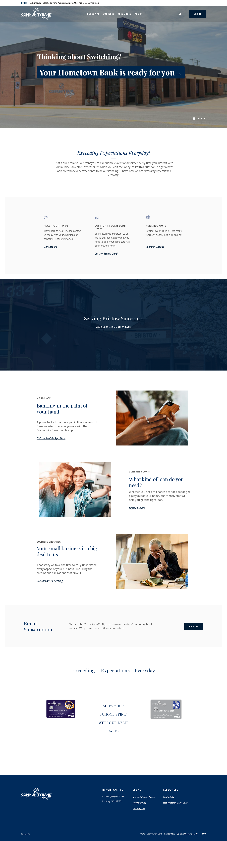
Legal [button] (137, 789)
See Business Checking (50, 581)
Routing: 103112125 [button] (111, 801)
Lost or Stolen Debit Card (175, 802)
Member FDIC (169, 834)
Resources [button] (124, 13)
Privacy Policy (139, 802)
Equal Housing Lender (189, 834)
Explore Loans (137, 508)
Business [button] (108, 13)
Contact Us (168, 797)
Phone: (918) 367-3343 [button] (113, 796)
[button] (61, 708)
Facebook (25, 834)
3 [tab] (204, 118)
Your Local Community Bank (113, 327)
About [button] (139, 13)
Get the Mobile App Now (51, 438)
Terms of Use (139, 808)
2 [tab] (201, 118)
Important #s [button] (112, 789)
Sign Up (193, 626)
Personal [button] (93, 13)
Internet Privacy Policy (144, 797)
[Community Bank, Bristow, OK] (36, 14)
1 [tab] (198, 118)
